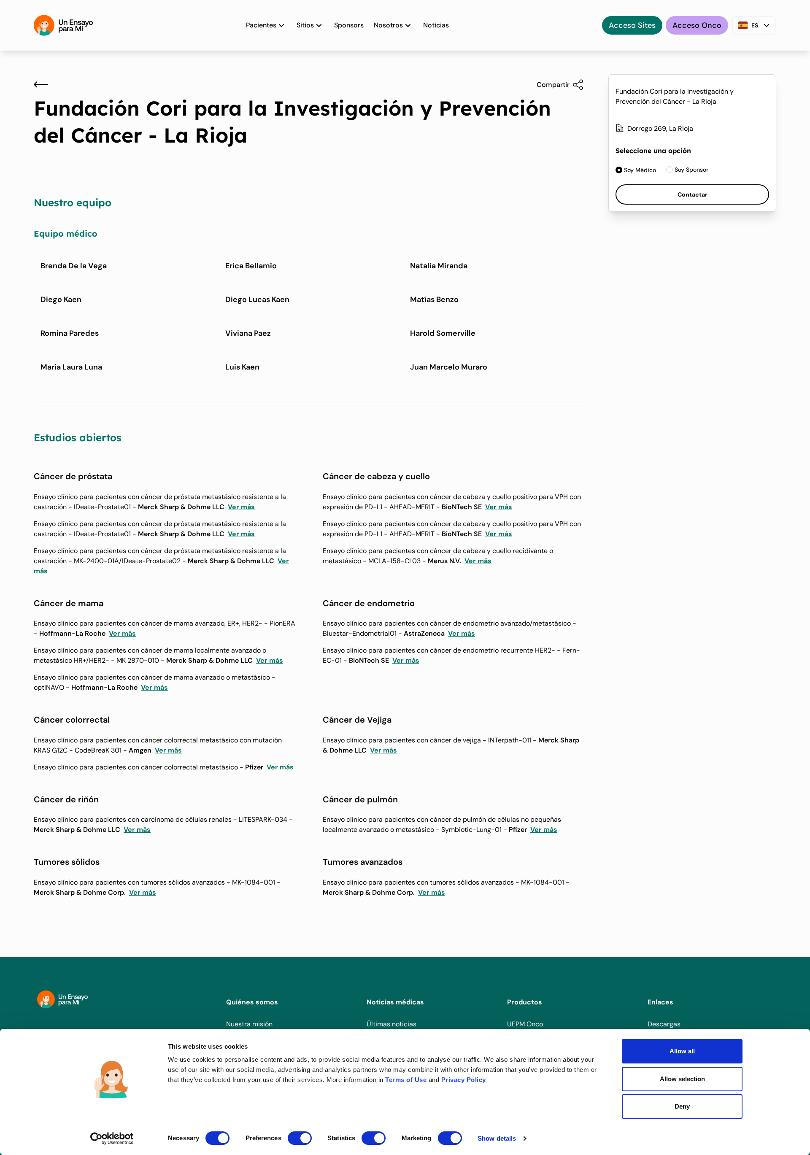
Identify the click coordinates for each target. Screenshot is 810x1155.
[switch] (300, 1138)
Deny (682, 1106)
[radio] (636, 170)
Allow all (682, 1051)
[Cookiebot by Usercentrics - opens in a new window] (112, 1138)
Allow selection (682, 1078)
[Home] (63, 25)
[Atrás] (41, 84)
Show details (497, 1138)
